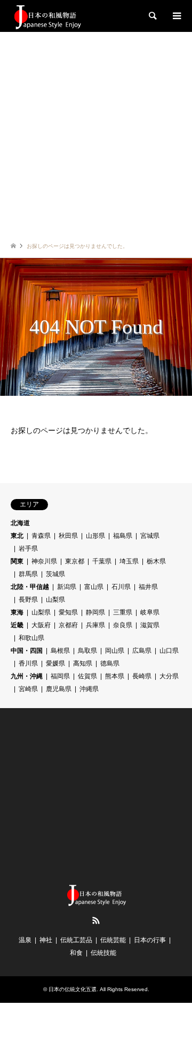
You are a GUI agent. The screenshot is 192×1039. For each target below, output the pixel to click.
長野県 (28, 599)
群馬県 (28, 574)
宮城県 (149, 535)
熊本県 (114, 676)
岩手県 (28, 548)
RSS (96, 920)
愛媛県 (55, 663)
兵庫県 (95, 625)
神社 (45, 940)
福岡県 (60, 676)
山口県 (169, 650)
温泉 (25, 940)
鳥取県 (87, 650)
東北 (17, 535)
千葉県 (101, 561)
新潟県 (66, 587)
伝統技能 (103, 953)
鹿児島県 (58, 689)
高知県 (82, 663)
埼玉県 (129, 561)
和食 (76, 953)
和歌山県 (31, 638)
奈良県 (122, 625)
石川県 (121, 587)
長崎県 (141, 676)
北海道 (20, 523)
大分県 (169, 676)
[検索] (152, 16)
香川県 (28, 663)
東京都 (74, 561)
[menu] (176, 16)
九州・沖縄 (27, 676)
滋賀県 (149, 625)
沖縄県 (89, 689)
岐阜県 (149, 612)
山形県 (95, 535)
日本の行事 (150, 940)
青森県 (41, 535)
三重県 (122, 612)
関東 (17, 561)
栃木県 (156, 561)
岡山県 (114, 650)
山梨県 (55, 599)
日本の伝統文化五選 (73, 989)
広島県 (141, 650)
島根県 (60, 650)
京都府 (68, 625)
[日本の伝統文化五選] (47, 16)
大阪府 (41, 625)
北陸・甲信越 (30, 587)
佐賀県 (87, 676)
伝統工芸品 (76, 940)
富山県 (93, 587)
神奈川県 (44, 561)
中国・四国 (27, 650)
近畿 (17, 625)
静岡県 (95, 612)
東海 (17, 612)
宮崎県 (28, 689)
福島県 (122, 535)
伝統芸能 (113, 940)
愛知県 (68, 612)
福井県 (148, 587)
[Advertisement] (96, 133)
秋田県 (68, 535)
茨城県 (55, 574)
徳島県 (109, 663)
